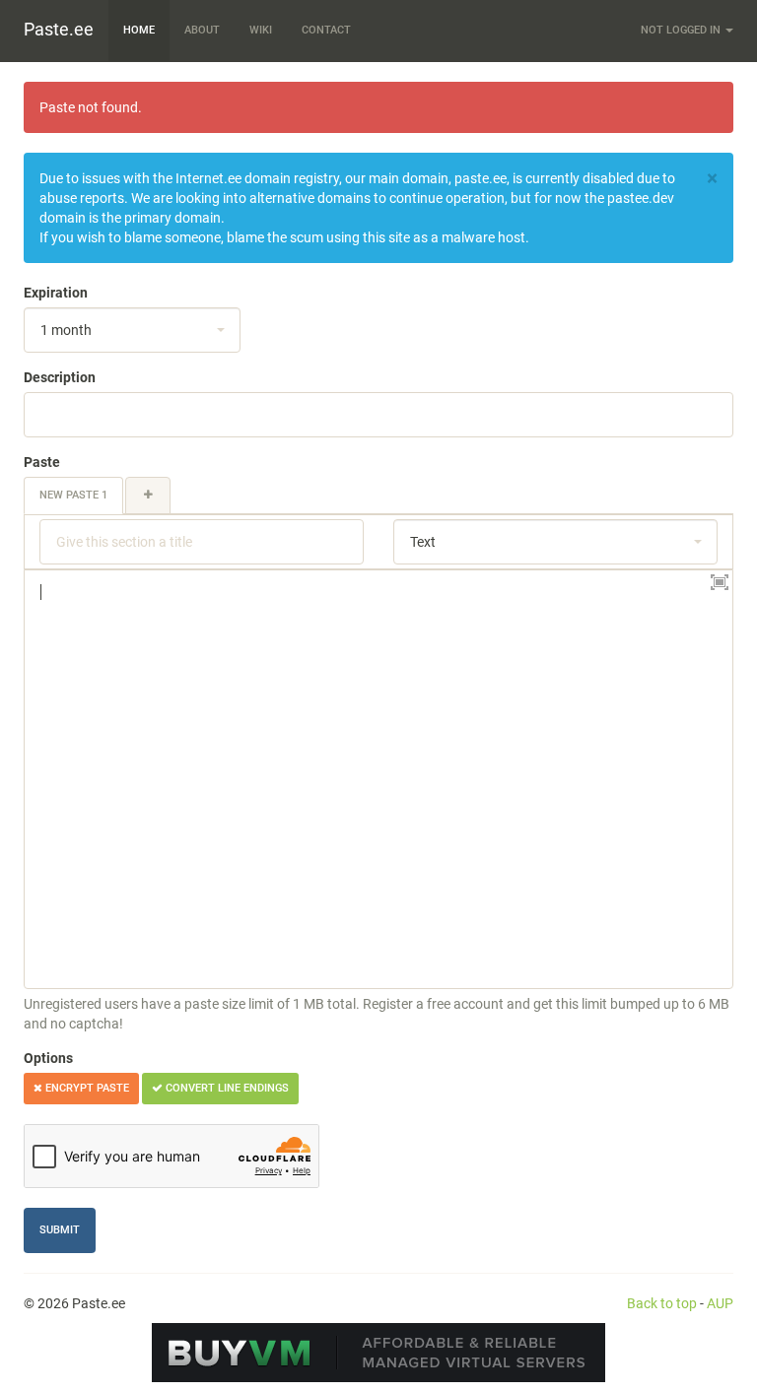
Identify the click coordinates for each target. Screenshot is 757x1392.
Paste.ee (59, 29)
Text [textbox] (423, 542)
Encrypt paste (85, 1088)
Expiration (56, 292)
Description (60, 377)
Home (139, 30)
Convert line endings (226, 1088)
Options (48, 1058)
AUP (720, 1303)
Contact (326, 30)
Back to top (662, 1303)
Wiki (260, 30)
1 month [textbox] (66, 330)
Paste (42, 462)
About (202, 30)
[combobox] (132, 330)
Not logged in (682, 30)
